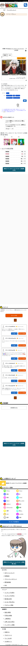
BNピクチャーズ (9, 97)
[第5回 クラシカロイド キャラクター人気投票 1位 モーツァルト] (7, 141)
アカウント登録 (9, 605)
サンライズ (18, 95)
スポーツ (9, 504)
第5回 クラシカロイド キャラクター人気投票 (16, 483)
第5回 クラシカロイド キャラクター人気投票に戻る (14, 169)
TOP (4, 10)
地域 (20, 517)
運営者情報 (8, 582)
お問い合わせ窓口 (9, 621)
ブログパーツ (8, 635)
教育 (8, 517)
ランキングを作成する (14, 521)
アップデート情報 (9, 625)
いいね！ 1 (14, 345)
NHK (14, 95)
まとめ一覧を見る (9, 602)
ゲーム (8, 490)
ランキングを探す (9, 592)
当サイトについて (9, 573)
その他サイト (8, 641)
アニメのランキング (11, 10)
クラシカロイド (9, 95)
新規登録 (19, 534)
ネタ (8, 514)
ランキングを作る (9, 595)
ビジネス (21, 514)
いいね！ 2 (14, 358)
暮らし (20, 510)
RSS (6, 585)
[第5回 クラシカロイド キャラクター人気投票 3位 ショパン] (14, 141)
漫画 (8, 494)
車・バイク (21, 500)
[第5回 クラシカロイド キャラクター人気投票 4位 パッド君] (21, 141)
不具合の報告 (8, 615)
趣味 (20, 507)
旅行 (20, 504)
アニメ (8, 93)
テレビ (20, 497)
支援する (7, 632)
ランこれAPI (8, 638)
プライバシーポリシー (11, 579)
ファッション (10, 507)
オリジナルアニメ (16, 97)
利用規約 (7, 576)
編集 (25, 100)
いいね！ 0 (14, 333)
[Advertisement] (14, 32)
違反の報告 (8, 612)
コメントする (14, 315)
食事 (8, 510)
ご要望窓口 (8, 618)
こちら (4, 111)
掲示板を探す (8, 599)
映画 (8, 497)
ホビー (8, 500)
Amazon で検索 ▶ (21, 58)
